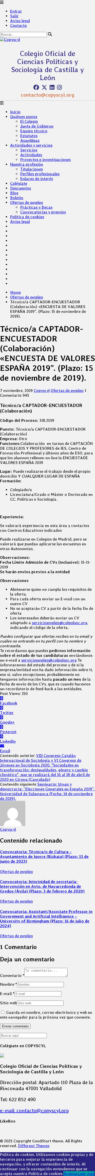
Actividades (31, 154)
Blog (14, 193)
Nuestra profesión (26, 164)
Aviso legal (20, 20)
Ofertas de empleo (26, 202)
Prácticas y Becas (36, 207)
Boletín (16, 197)
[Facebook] (36, 87)
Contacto (18, 25)
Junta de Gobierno (36, 126)
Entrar (16, 11)
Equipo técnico (33, 131)
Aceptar (70, 1173)
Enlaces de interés (36, 178)
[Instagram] (59, 87)
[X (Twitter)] (44, 87)
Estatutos (28, 135)
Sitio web (8, 1003)
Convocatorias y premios (43, 212)
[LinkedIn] (52, 87)
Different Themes (33, 1145)
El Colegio (29, 121)
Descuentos (20, 188)
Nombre (8, 984)
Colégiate (18, 183)
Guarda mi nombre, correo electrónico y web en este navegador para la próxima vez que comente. (46, 1015)
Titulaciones (31, 169)
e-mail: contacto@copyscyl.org (34, 1110)
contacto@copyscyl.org (47, 95)
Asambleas (30, 140)
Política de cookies (27, 216)
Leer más (86, 1173)
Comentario (12, 975)
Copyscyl (42, 390)
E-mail (7, 993)
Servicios (28, 150)
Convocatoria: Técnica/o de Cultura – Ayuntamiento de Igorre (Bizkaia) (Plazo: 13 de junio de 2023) (44, 856)
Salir (14, 16)
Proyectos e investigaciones (45, 159)
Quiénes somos (23, 116)
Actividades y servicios (31, 145)
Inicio (15, 111)
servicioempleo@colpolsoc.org (59, 622)
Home (15, 292)
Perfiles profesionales (40, 173)
